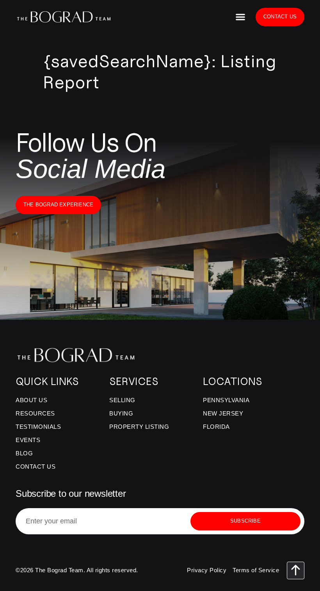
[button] (240, 17)
